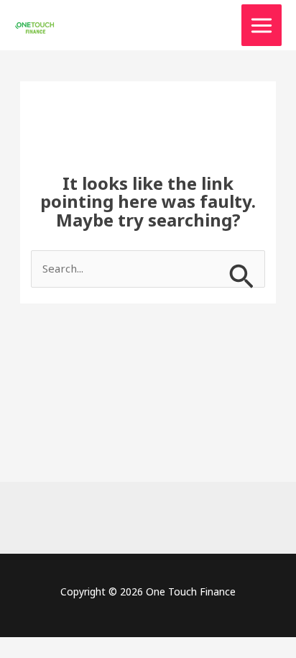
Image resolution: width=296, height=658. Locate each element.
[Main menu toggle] (261, 25)
